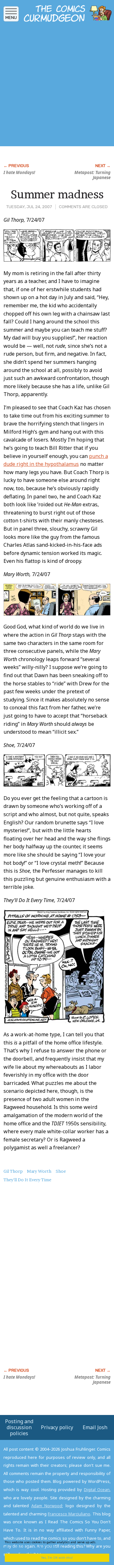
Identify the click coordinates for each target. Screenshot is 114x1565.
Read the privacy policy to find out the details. (54, 1544)
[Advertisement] (57, 86)
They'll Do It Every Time (27, 1179)
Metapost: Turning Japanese (92, 175)
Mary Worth (39, 1171)
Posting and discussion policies (19, 1427)
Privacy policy (57, 1427)
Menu (11, 17)
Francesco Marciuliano (69, 1514)
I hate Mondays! (19, 172)
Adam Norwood (46, 1505)
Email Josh (95, 1427)
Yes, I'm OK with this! (57, 1558)
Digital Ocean (97, 1489)
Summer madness (57, 194)
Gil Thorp (13, 1171)
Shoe (61, 1171)
